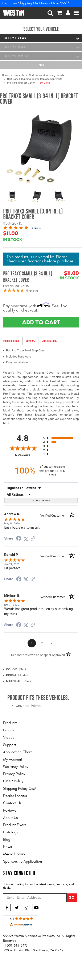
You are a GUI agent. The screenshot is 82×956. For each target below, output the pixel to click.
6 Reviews (36, 228)
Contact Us (12, 803)
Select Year (15, 38)
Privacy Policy (14, 774)
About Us (10, 818)
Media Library (14, 854)
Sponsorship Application (22, 861)
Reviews (9, 810)
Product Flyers (14, 825)
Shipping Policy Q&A (19, 788)
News (7, 847)
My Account (12, 759)
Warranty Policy (15, 767)
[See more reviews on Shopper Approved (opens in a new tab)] (32, 538)
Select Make (16, 47)
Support (9, 745)
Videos (8, 737)
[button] (50, 13)
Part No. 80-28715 (16, 286)
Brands (8, 730)
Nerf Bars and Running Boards (46, 75)
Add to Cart (41, 322)
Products (19, 75)
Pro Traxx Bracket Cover (21, 82)
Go (41, 65)
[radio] (60, 438)
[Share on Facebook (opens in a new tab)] (18, 538)
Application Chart (17, 752)
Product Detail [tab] (11, 341)
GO (72, 897)
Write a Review (41, 500)
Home (5, 75)
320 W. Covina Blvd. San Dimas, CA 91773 (33, 950)
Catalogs (10, 832)
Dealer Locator (15, 796)
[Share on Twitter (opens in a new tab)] (25, 538)
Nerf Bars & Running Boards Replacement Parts (34, 78)
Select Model (17, 56)
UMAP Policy (13, 781)
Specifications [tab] (49, 341)
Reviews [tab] (30, 341)
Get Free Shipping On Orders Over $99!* (35, 3)
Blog (6, 839)
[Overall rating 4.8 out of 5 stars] (15, 228)
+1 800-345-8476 (15, 945)
